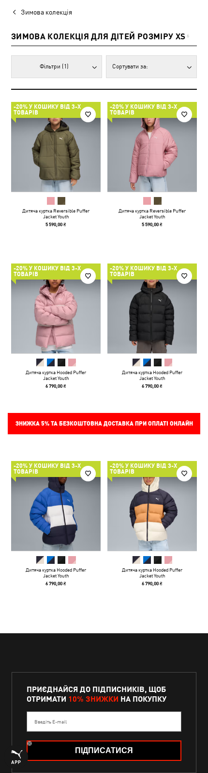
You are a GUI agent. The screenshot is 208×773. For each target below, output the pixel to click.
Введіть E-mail (50, 721)
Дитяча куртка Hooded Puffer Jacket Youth (56, 375)
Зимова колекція (46, 12)
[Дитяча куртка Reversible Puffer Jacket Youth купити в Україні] (56, 147)
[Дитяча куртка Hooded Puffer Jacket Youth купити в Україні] (56, 308)
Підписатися (104, 750)
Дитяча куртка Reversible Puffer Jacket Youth (55, 213)
